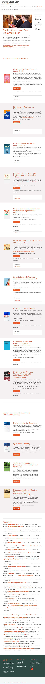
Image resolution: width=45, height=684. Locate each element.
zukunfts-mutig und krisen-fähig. (11, 620)
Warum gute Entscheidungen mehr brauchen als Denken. (15, 617)
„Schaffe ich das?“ (11, 556)
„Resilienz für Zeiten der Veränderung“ (15, 542)
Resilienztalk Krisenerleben (9, 638)
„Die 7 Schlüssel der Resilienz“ (13, 603)
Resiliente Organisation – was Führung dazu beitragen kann (16, 645)
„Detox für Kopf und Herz (12, 524)
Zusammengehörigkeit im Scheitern (11, 641)
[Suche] (43, 9)
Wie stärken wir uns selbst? (9, 624)
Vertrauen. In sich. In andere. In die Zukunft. (13, 627)
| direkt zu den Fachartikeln (8, 46)
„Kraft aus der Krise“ (11, 598)
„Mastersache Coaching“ (27, 600)
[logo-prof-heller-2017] (11, 2)
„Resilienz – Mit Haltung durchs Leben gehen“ (16, 549)
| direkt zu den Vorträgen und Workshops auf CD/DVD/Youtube (14, 47)
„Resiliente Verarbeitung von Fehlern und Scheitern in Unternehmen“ (21, 587)
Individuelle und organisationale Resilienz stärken (14, 631)
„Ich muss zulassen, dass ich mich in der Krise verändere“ (18, 538)
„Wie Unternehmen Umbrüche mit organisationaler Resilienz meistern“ (21, 552)
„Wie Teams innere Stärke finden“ (16, 585)
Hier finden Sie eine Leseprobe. (27, 117)
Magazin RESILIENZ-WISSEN (21, 666)
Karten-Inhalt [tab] (17, 298)
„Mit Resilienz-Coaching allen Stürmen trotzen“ (16, 582)
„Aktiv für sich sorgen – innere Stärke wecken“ (16, 566)
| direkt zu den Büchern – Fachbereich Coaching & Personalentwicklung (16, 45)
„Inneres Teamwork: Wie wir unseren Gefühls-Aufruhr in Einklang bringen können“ (24, 545)
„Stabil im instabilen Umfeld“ (13, 570)
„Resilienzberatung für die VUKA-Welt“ (25, 575)
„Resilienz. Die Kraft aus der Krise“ (14, 594)
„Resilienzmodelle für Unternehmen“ (14, 578)
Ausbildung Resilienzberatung (22, 664)
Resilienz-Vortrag (20, 661)
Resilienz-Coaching (20, 663)
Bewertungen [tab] (17, 99)
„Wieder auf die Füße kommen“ (21, 609)
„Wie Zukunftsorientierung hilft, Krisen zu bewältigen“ (18, 591)
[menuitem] (5, 6)
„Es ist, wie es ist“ (10, 573)
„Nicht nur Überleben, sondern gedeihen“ (15, 531)
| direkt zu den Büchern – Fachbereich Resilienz (11, 43)
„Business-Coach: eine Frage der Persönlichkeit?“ (17, 563)
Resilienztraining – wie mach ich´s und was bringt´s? (15, 634)
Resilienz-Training (20, 662)
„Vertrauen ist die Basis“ (12, 530)
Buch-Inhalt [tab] (17, 96)
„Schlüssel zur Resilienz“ (12, 535)
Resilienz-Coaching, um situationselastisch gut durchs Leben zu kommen (19, 648)
